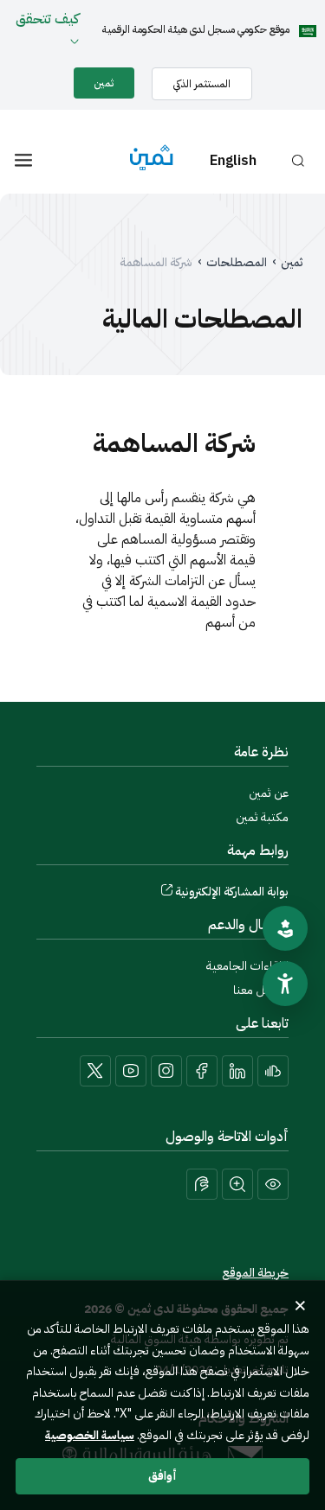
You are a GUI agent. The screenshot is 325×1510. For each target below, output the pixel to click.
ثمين (291, 262)
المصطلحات (236, 262)
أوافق (162, 1476)
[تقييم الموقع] (285, 928)
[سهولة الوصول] (285, 983)
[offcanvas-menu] (23, 160)
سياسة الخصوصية (89, 1435)
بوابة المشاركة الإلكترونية (232, 891)
